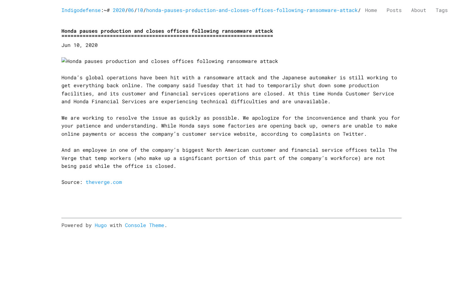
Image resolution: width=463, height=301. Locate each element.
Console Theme (144, 225)
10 (140, 10)
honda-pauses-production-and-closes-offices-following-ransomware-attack (252, 10)
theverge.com (104, 182)
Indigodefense (81, 10)
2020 (119, 10)
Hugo (101, 225)
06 (131, 10)
